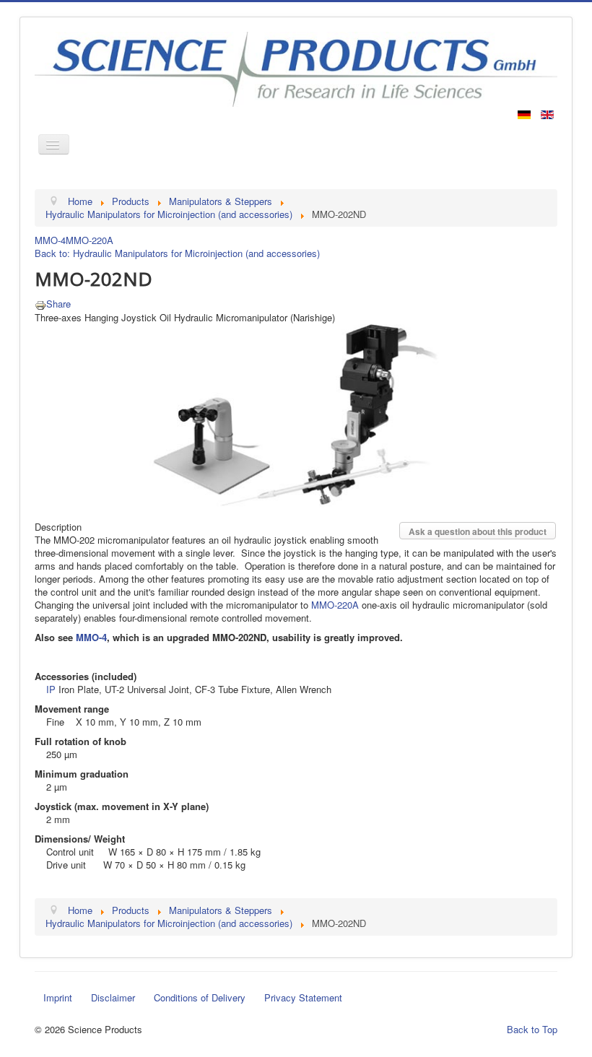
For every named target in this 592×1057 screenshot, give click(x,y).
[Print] (40, 303)
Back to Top (532, 1029)
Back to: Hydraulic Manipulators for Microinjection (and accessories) (177, 253)
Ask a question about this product (478, 531)
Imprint (57, 997)
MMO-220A (89, 240)
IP (51, 689)
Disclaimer (113, 997)
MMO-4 (50, 240)
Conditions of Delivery (199, 997)
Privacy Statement (303, 997)
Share (58, 303)
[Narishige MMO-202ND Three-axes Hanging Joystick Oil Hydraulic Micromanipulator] (296, 414)
